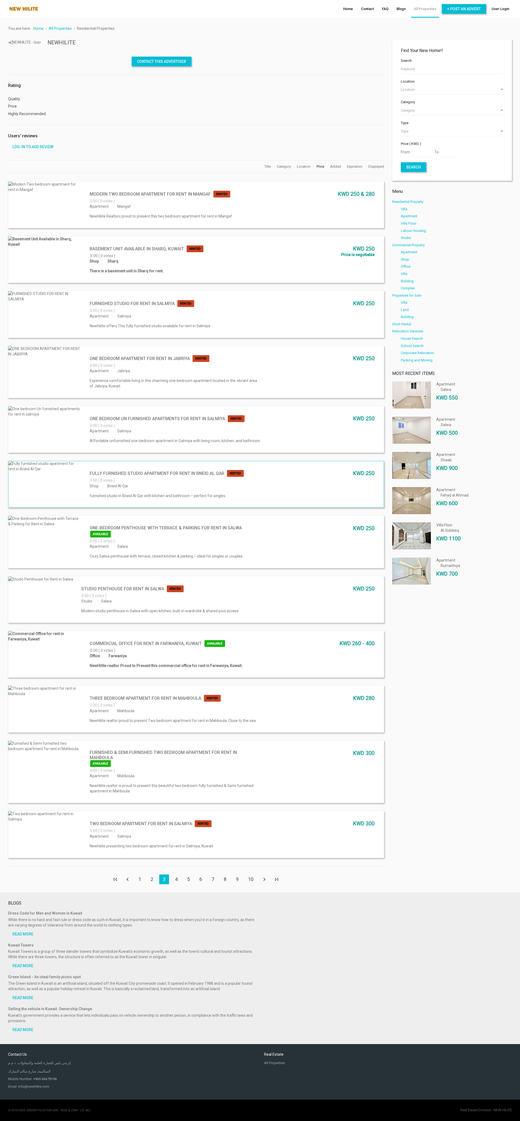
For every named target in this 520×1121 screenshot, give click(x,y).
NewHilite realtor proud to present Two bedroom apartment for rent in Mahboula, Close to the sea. (173, 720)
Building (407, 281)
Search (406, 61)
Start (115, 879)
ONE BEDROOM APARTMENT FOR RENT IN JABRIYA (140, 358)
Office (95, 656)
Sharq (113, 261)
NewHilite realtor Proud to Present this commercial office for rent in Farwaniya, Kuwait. (166, 665)
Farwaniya (118, 656)
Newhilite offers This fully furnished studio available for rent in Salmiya (150, 326)
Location (304, 166)
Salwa (122, 546)
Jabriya (123, 371)
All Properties (274, 1063)
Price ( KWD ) (411, 144)
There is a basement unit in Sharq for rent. (127, 271)
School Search (412, 346)
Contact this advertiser (161, 61)
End (276, 879)
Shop (94, 261)
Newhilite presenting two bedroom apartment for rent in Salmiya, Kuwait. (152, 846)
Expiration (355, 166)
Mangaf (124, 206)
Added (336, 166)
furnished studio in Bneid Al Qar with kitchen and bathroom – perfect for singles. (158, 496)
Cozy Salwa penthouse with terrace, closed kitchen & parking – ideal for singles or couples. (166, 556)
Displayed (376, 166)
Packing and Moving (417, 360)
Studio (86, 601)
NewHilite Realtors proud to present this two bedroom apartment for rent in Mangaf (161, 216)
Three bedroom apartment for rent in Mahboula (145, 698)
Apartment (99, 206)
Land (405, 310)
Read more (22, 934)
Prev (127, 879)
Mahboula (125, 711)
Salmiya (124, 316)
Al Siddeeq (450, 530)
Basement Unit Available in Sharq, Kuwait (137, 248)
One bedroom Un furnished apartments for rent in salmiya (157, 418)
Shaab (446, 460)
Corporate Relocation (417, 353)
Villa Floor (408, 223)
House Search (412, 338)
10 (250, 879)
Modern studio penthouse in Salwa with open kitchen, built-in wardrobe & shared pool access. (160, 611)
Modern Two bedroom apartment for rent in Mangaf (150, 194)
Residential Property (407, 202)
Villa (404, 209)
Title (268, 166)
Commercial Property (408, 245)
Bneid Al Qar (117, 486)
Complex (408, 288)
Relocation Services (407, 331)
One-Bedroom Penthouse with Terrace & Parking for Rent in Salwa (166, 527)
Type (404, 123)
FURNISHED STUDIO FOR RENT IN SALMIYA (132, 303)
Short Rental (401, 324)
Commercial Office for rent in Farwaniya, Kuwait (146, 643)
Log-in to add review (32, 147)
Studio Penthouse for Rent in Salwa (122, 588)
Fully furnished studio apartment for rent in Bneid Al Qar (157, 473)
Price (321, 166)
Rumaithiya (450, 565)
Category (284, 166)
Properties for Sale (406, 295)
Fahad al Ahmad (455, 495)
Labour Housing (413, 231)
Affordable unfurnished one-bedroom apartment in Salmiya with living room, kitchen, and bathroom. (175, 441)
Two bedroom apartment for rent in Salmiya (141, 823)
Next (264, 879)
